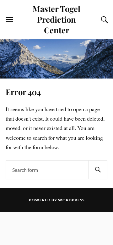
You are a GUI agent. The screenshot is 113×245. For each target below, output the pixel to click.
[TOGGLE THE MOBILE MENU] (9, 19)
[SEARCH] (98, 169)
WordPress (71, 200)
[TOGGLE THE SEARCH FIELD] (103, 19)
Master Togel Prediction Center (56, 19)
